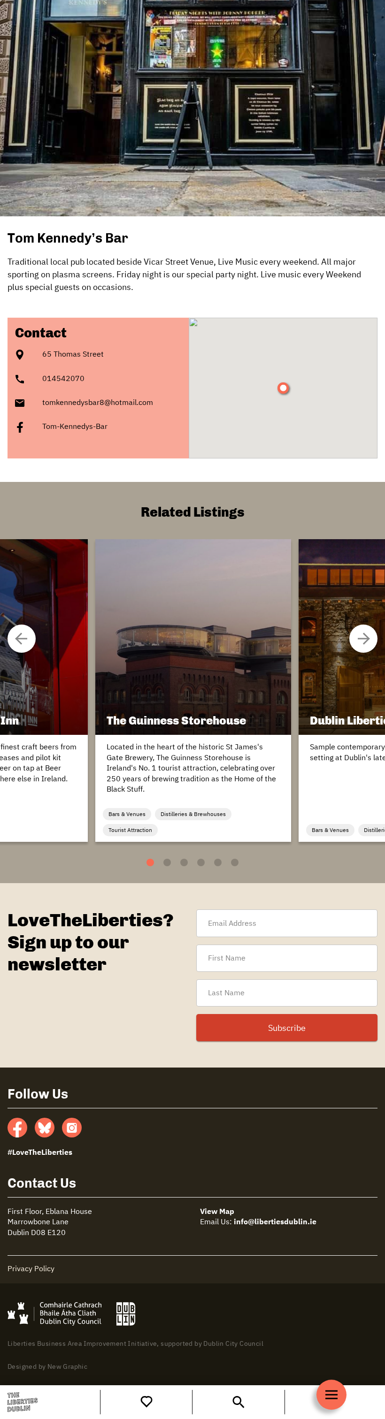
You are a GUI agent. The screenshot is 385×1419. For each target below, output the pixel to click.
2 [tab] (160, 862)
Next (22, 639)
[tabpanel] (193, 690)
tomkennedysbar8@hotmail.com (97, 403)
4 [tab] (194, 862)
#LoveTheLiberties (40, 1153)
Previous (363, 639)
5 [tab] (211, 862)
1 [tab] (143, 862)
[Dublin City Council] (54, 1314)
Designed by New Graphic (47, 1367)
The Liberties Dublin (23, 1402)
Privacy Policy (31, 1269)
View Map (217, 1212)
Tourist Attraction (130, 830)
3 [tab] (177, 862)
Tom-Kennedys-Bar (75, 427)
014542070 (63, 379)
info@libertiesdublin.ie (275, 1222)
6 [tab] (228, 862)
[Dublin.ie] (126, 1314)
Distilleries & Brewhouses (193, 814)
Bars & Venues (127, 814)
